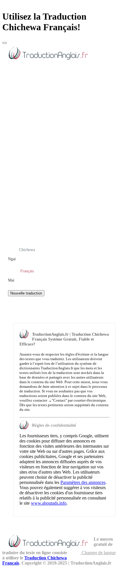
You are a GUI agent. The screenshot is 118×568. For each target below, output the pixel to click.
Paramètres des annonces (82, 482)
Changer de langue (98, 552)
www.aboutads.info (48, 503)
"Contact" (59, 400)
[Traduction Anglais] (48, 60)
